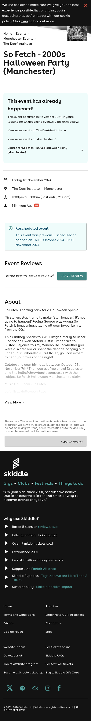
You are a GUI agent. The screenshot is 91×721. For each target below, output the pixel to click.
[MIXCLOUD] (35, 688)
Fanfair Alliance (43, 569)
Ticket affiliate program (20, 664)
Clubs (24, 483)
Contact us (54, 623)
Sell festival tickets (59, 664)
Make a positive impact (54, 587)
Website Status (14, 647)
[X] (9, 688)
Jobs (49, 632)
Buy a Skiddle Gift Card (62, 672)
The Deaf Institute (17, 44)
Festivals (44, 483)
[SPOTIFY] (22, 688)
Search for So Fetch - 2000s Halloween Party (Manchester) (37, 150)
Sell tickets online (58, 647)
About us (52, 606)
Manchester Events (18, 39)
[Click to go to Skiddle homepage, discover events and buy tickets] (15, 467)
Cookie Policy (13, 632)
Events (21, 33)
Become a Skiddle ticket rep (23, 672)
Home (7, 33)
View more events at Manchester (30, 139)
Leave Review (72, 276)
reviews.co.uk (48, 527)
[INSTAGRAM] (47, 688)
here (24, 21)
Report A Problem (72, 441)
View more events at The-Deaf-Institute (35, 130)
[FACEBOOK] (59, 688)
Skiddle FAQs (55, 655)
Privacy (8, 623)
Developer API (13, 655)
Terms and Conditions (19, 615)
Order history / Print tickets (65, 615)
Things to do (70, 483)
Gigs (8, 483)
